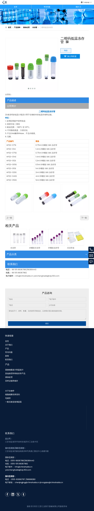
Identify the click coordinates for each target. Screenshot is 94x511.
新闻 (7, 356)
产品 (7, 348)
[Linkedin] (13, 494)
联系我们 (8, 359)
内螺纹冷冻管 (34, 248)
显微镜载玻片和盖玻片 (14, 369)
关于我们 (8, 345)
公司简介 (11, 106)
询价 (66, 50)
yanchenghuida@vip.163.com (46, 276)
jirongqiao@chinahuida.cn (51, 482)
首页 (15, 7)
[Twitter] (18, 494)
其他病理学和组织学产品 (15, 373)
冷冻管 (13, 248)
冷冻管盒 (70, 248)
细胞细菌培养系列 (12, 394)
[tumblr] (23, 494)
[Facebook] (7, 494)
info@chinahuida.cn (24, 276)
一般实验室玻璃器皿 (13, 402)
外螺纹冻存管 (53, 248)
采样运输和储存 (11, 381)
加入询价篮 (71, 56)
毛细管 (8, 398)
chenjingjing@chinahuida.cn (27, 482)
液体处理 (8, 377)
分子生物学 (9, 391)
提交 (47, 323)
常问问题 (47, 7)
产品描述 (11, 100)
